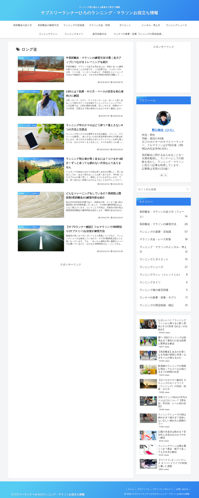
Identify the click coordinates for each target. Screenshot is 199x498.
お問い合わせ (182, 489)
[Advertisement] (70, 287)
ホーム (131, 489)
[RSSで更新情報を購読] (166, 175)
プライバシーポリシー (163, 489)
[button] (187, 189)
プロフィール (143, 489)
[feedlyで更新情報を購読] (161, 175)
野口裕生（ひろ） (163, 130)
